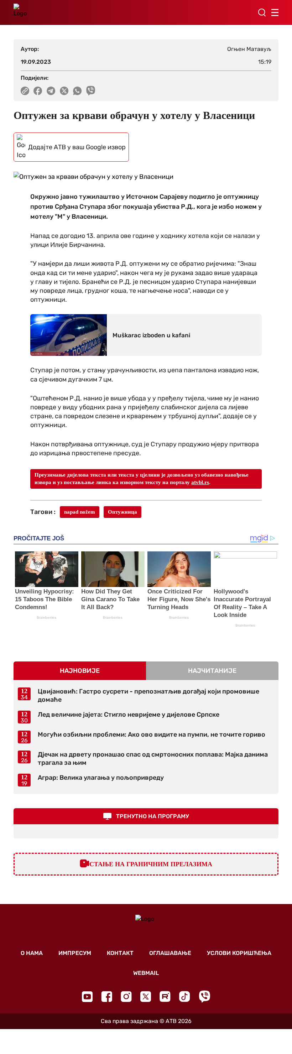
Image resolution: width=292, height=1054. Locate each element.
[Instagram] (126, 996)
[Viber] (204, 996)
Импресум (74, 953)
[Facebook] (106, 996)
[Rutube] (165, 996)
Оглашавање (170, 953)
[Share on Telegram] (51, 91)
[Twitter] (145, 996)
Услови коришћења (239, 953)
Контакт (120, 953)
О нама (32, 953)
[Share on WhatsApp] (77, 91)
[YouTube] (87, 996)
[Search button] (262, 12)
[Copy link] (25, 91)
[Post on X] (64, 91)
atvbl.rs (200, 482)
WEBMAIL (146, 973)
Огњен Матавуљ (249, 49)
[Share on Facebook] (37, 91)
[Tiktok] (184, 996)
